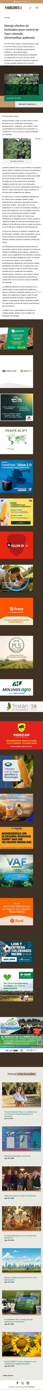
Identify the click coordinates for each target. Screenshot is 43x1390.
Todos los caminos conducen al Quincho (20, 1196)
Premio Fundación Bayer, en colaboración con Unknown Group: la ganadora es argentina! (20, 1114)
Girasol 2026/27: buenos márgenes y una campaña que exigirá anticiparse (20, 1362)
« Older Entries (7, 1375)
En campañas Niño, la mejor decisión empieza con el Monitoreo (18, 1320)
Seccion (7, 17)
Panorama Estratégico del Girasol (17, 1156)
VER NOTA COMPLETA (27, 104)
